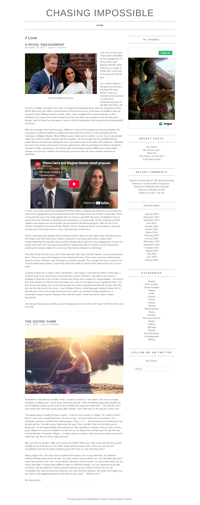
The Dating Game (40, 321)
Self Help (151, 327)
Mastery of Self (157, 189)
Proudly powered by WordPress (83, 499)
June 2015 (151, 257)
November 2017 (152, 220)
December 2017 (152, 217)
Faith (151, 293)
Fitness (151, 302)
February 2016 (151, 235)
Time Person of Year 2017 (152, 156)
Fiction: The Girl (156, 193)
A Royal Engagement (44, 44)
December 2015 (152, 241)
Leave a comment (57, 47)
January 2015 (151, 260)
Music (152, 312)
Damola (133, 180)
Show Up (151, 153)
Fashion (152, 296)
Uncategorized (151, 336)
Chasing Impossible (100, 13)
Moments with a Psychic (157, 186)
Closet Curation (151, 287)
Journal (151, 305)
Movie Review (151, 309)
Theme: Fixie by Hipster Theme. (116, 499)
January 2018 (151, 214)
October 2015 (151, 247)
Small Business (151, 333)
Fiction (151, 299)
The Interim (151, 147)
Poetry (151, 321)
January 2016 (151, 238)
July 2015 (151, 254)
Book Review (151, 284)
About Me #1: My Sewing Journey (157, 180)
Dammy (142, 189)
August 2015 (151, 250)
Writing (151, 339)
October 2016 (151, 226)
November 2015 (152, 244)
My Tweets (151, 361)
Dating (151, 290)
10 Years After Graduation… (157, 183)
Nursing (151, 315)
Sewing (151, 330)
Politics (151, 324)
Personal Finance (151, 318)
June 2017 (151, 223)
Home (100, 25)
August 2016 (151, 229)
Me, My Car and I (151, 150)
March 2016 (152, 232)
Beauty (151, 281)
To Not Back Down (151, 159)
